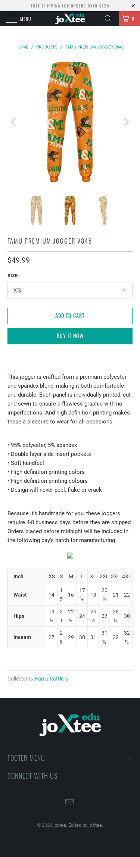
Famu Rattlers (51, 679)
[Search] (111, 18)
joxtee (59, 825)
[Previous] (14, 121)
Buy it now (70, 336)
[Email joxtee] (69, 803)
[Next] (125, 121)
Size (12, 275)
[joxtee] (70, 18)
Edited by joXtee (85, 825)
